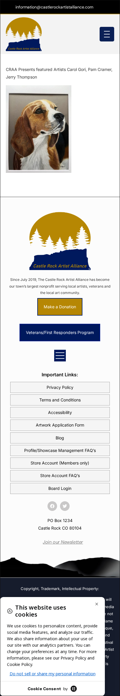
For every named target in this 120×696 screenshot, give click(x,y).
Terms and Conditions (60, 399)
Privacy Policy (60, 387)
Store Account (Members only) (60, 462)
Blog (60, 437)
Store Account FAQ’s (60, 475)
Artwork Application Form (60, 424)
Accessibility (60, 412)
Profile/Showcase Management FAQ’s (60, 450)
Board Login (59, 488)
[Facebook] (52, 506)
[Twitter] (65, 506)
